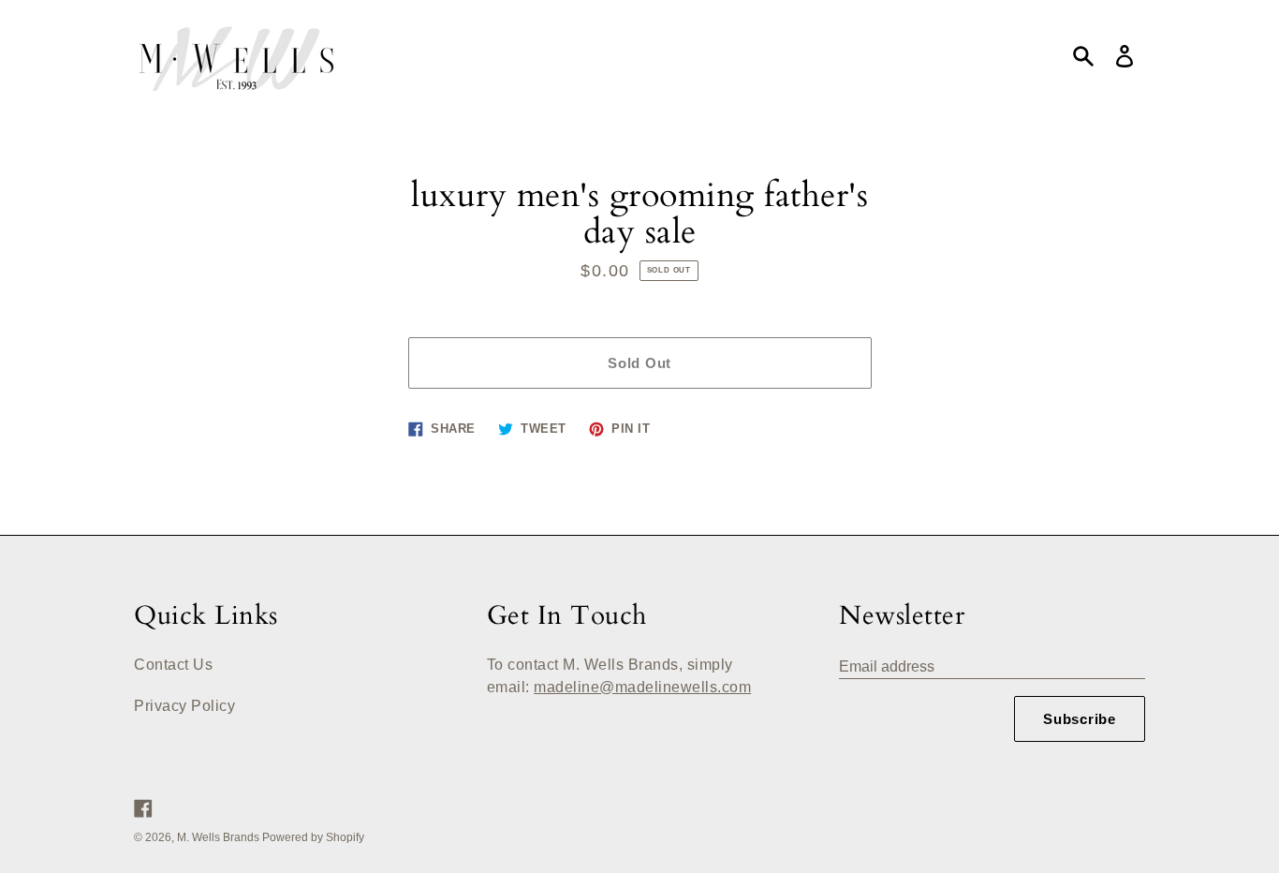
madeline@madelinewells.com (642, 687)
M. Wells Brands (219, 837)
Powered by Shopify (313, 837)
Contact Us (173, 665)
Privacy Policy (184, 706)
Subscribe (1079, 719)
